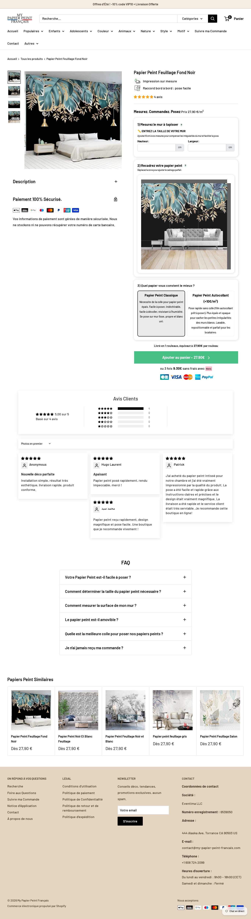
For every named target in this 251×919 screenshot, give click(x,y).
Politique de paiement (78, 793)
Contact (13, 43)
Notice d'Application (22, 806)
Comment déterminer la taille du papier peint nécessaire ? (113, 591)
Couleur (103, 31)
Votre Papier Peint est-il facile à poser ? (98, 577)
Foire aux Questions (21, 793)
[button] (144, 97)
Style (164, 31)
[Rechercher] (212, 19)
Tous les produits (32, 58)
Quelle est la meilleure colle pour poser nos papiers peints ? (114, 633)
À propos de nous (20, 819)
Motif (181, 31)
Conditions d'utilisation (79, 786)
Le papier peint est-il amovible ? (91, 619)
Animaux (125, 31)
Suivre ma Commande (211, 31)
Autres (29, 43)
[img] (31, 458)
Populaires (31, 31)
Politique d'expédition (78, 817)
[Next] (244, 721)
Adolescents (79, 31)
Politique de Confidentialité (82, 799)
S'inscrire (130, 821)
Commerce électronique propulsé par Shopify (36, 906)
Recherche (15, 786)
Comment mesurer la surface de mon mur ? (101, 605)
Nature (146, 31)
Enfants (54, 31)
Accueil (12, 31)
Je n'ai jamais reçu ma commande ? (94, 647)
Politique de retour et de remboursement (80, 808)
